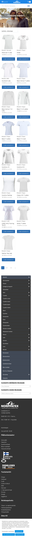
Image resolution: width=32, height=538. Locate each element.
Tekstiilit (5, 277)
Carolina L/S (5, 167)
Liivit (4, 346)
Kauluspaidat (6, 280)
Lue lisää (8, 528)
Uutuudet (4, 440)
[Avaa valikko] (28, 6)
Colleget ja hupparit (7, 286)
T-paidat (5, 295)
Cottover (3, 479)
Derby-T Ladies (21, 223)
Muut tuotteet (6, 367)
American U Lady (7, 52)
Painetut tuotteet (7, 328)
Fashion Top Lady (7, 253)
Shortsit (5, 340)
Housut (4, 334)
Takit (4, 292)
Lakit (4, 337)
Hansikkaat (5, 343)
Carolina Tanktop (7, 195)
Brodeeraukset (6, 360)
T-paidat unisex (6, 298)
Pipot (4, 319)
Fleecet (4, 283)
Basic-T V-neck (21, 139)
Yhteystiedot (5, 512)
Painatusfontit (6, 356)
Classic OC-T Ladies (23, 195)
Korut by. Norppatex (7, 371)
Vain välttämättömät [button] (8, 534)
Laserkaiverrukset (7, 363)
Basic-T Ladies (6, 139)
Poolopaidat (5, 316)
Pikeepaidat (5, 322)
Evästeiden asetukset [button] (8, 531)
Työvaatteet (5, 289)
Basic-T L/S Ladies (22, 109)
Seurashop (5, 374)
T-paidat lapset (6, 304)
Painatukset (5, 353)
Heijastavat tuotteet (7, 331)
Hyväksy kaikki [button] (20, 534)
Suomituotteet (6, 325)
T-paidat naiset (6, 301)
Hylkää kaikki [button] (19, 531)
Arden (19, 52)
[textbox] (16, 386)
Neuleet (5, 349)
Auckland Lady (6, 81)
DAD (7, 78)
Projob (3, 494)
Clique (23, 50)
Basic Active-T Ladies (23, 81)
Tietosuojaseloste (6, 508)
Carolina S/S (20, 167)
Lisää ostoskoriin (8, 59)
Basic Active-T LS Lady (7, 110)
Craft (7, 221)
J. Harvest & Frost (6, 490)
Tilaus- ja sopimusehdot (8, 505)
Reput (4, 310)
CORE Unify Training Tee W (8, 224)
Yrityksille (5, 378)
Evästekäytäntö (6, 510)
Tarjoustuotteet (6, 449)
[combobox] (16, 386)
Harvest (8, 50)
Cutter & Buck (5, 483)
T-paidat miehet (6, 307)
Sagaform (4, 496)
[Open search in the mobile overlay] (13, 5)
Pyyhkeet (5, 313)
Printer (3, 492)
